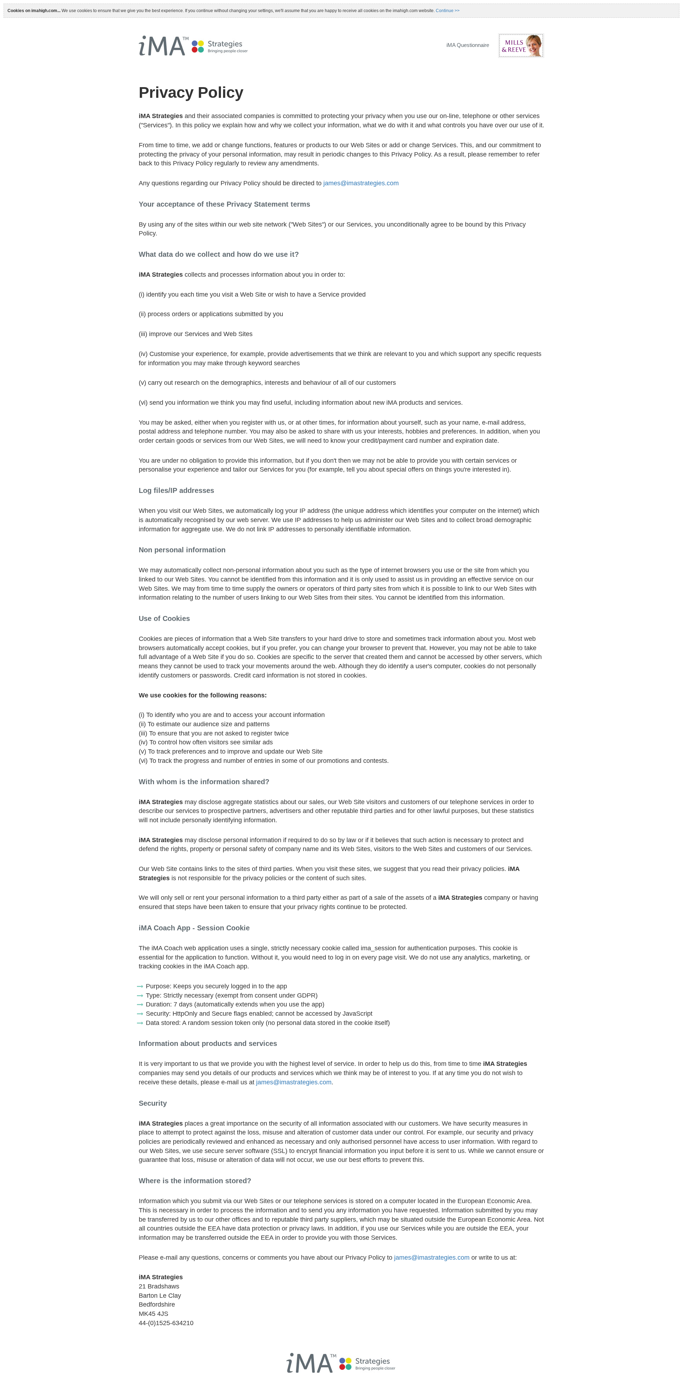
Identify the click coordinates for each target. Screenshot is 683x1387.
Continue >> (448, 10)
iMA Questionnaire (467, 45)
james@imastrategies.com (361, 183)
